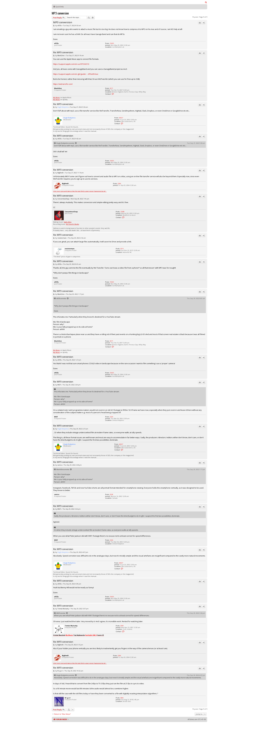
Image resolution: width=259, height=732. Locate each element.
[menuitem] (206, 2)
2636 (111, 417)
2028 (111, 494)
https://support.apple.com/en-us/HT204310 (71, 64)
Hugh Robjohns (62, 107)
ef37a (59, 25)
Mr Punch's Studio (72, 224)
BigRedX (60, 173)
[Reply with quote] (200, 22)
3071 (111, 88)
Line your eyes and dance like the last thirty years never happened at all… (80, 191)
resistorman (61, 238)
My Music (56, 97)
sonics (59, 465)
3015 (122, 248)
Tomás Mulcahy (63, 609)
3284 (119, 183)
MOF (59, 385)
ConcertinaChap (63, 199)
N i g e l (60, 671)
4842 (122, 698)
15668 (122, 211)
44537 (121, 118)
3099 (122, 626)
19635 (112, 43)
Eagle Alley (67, 222)
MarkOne (60, 55)
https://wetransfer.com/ (63, 84)
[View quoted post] (76, 143)
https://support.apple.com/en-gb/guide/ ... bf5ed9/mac (75, 74)
